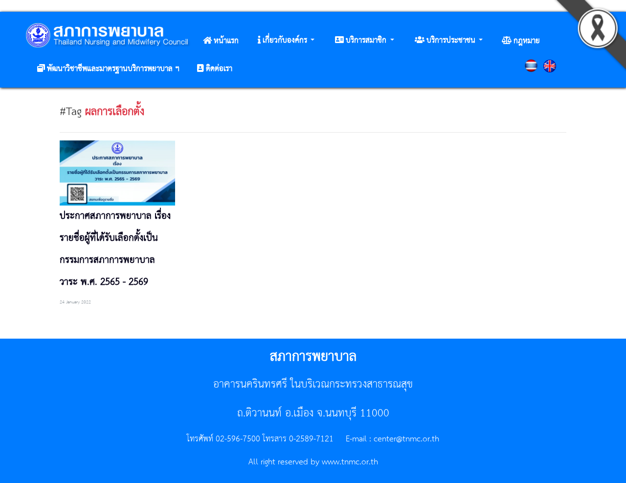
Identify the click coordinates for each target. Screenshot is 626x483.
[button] (286, 40)
